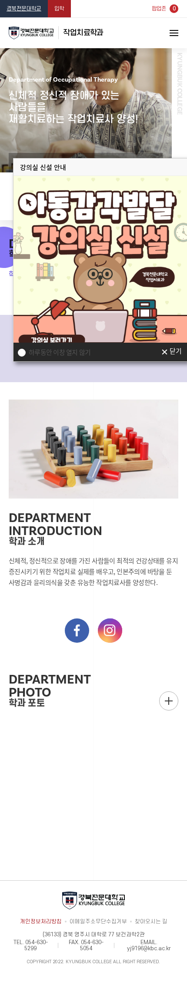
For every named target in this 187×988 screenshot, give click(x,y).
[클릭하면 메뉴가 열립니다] (163, 33)
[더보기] (168, 700)
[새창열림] (77, 630)
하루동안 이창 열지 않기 (59, 352)
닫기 (175, 352)
